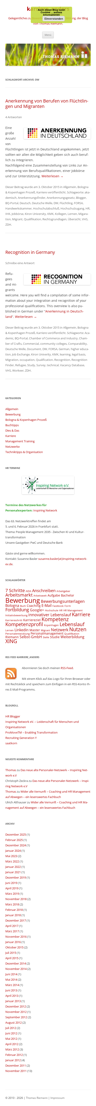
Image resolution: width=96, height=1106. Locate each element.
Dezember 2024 (15, 845)
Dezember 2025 (15, 834)
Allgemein (69, 187)
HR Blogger (12, 716)
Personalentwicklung (17, 633)
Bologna (12, 605)
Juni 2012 (11, 1033)
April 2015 (11, 958)
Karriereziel (32, 620)
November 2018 (16, 899)
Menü (48, 34)
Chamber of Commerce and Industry (53, 338)
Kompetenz (55, 619)
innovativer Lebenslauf (49, 614)
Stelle (46, 637)
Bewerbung (13, 414)
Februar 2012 (14, 1055)
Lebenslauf (72, 624)
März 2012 (12, 1049)
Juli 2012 (10, 1028)
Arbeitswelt (40, 595)
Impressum (57, 1098)
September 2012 (16, 1017)
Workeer (18, 370)
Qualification (44, 360)
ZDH (8, 224)
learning (65, 354)
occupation (27, 360)
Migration (11, 360)
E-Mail (47, 605)
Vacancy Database (72, 365)
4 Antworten (13, 117)
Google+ (37, 610)
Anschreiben (44, 590)
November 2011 (16, 1071)
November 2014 (16, 969)
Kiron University (35, 214)
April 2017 (11, 926)
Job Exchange (21, 354)
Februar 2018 (14, 910)
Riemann (12, 637)
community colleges (53, 344)
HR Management (73, 610)
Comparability (77, 344)
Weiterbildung (72, 636)
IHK (7, 214)
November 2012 (16, 1012)
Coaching (34, 605)
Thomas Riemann (36, 1098)
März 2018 (12, 904)
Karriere (41, 192)
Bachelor (67, 595)
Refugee (20, 365)
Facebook (58, 606)
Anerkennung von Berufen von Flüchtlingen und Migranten (46, 103)
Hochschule (51, 610)
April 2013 (11, 996)
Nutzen (77, 629)
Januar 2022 (13, 867)
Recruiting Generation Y (21, 738)
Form (68, 606)
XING (11, 641)
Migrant (17, 219)
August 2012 (13, 1022)
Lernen (72, 214)
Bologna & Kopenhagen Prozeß (26, 420)
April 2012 (11, 1044)
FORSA (78, 203)
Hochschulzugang (72, 208)
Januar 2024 (13, 851)
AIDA (28, 591)
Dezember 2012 (15, 1006)
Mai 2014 (11, 980)
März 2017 (12, 931)
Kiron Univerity (41, 354)
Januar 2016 (13, 942)
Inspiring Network (45, 510)
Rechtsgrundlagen (54, 219)
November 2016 (16, 937)
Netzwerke (12, 447)
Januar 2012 (13, 1060)
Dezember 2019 (15, 877)
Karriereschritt (13, 620)
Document (34, 349)
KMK (50, 214)
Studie (55, 637)
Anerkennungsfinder (31, 198)
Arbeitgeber (63, 591)
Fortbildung (17, 610)
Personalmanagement (47, 633)
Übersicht (74, 219)
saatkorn (11, 743)
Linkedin (22, 629)
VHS (85, 219)
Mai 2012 (11, 1039)
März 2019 (12, 894)
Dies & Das (12, 430)
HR (88, 208)
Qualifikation (32, 219)
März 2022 (12, 861)
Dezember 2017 (15, 920)
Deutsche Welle (42, 203)
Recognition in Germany (30, 252)
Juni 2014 (11, 974)
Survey (41, 365)
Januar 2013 (13, 1001)
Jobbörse (17, 214)
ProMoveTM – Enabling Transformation (31, 732)
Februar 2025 (14, 840)
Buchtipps (12, 425)
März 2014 (12, 985)
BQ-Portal (11, 203)
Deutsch (25, 203)
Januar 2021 (13, 872)
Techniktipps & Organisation (24, 452)
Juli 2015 (10, 953)
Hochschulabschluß (46, 208)
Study (31, 365)
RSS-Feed (67, 668)
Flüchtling (66, 203)
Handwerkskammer (18, 208)
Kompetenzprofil (24, 624)
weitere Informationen (52, 13)
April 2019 (11, 888)
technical (53, 365)
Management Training (20, 441)
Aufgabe (54, 595)
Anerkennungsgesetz (61, 198)
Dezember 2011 (15, 1065)
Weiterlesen (52, 176)
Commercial (31, 344)
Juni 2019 (11, 883)
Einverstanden (53, 19)
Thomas (10, 770)
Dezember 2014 (15, 963)
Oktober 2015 (14, 947)
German (64, 349)
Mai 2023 (11, 856)
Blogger (81, 198)
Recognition (62, 360)
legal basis (78, 354)
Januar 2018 (13, 915)
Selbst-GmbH (31, 636)
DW (56, 203)
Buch (23, 606)
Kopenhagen (51, 625)
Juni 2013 (11, 990)
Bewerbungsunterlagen (63, 601)
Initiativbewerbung (16, 615)
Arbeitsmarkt (19, 595)
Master (34, 630)
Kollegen (60, 214)
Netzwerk (59, 629)
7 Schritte (15, 590)
